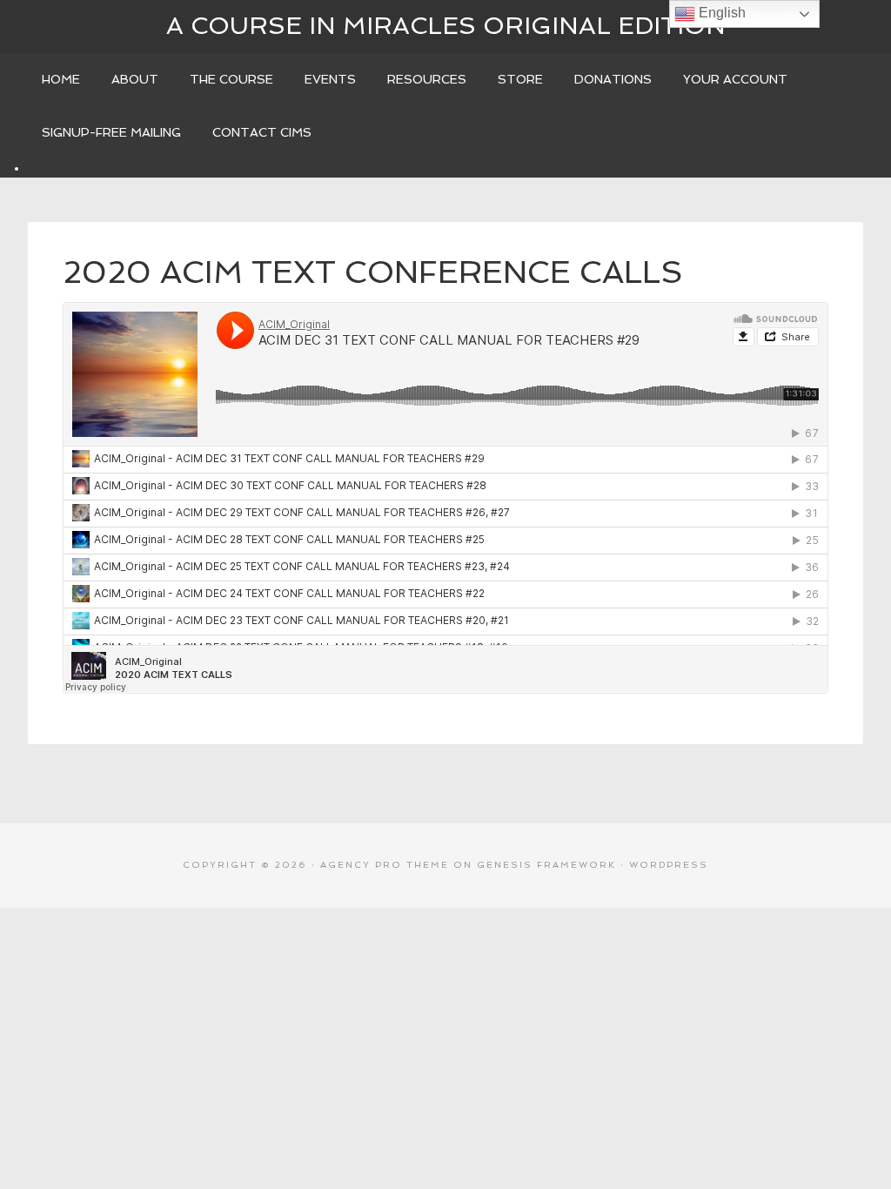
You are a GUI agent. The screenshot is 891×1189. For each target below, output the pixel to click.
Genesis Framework (546, 865)
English (720, 12)
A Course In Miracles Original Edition (446, 25)
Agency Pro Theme (384, 865)
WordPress (668, 865)
